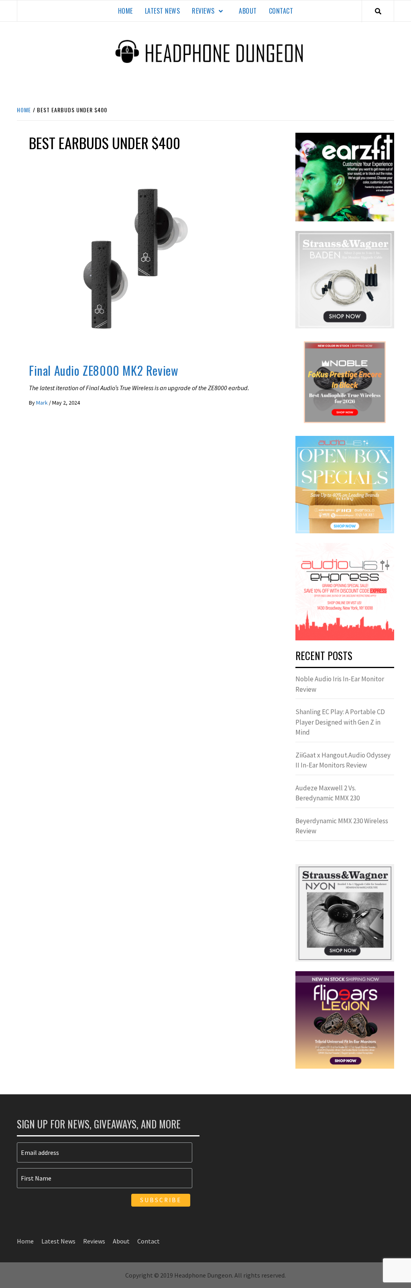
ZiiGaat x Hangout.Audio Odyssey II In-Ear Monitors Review (343, 760)
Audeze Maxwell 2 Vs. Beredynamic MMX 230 (327, 793)
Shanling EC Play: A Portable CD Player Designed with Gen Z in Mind (340, 722)
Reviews (203, 11)
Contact (281, 11)
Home (125, 11)
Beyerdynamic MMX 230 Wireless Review (341, 826)
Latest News (162, 11)
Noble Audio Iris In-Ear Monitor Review (339, 684)
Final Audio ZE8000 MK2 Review (103, 370)
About (248, 11)
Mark (42, 402)
